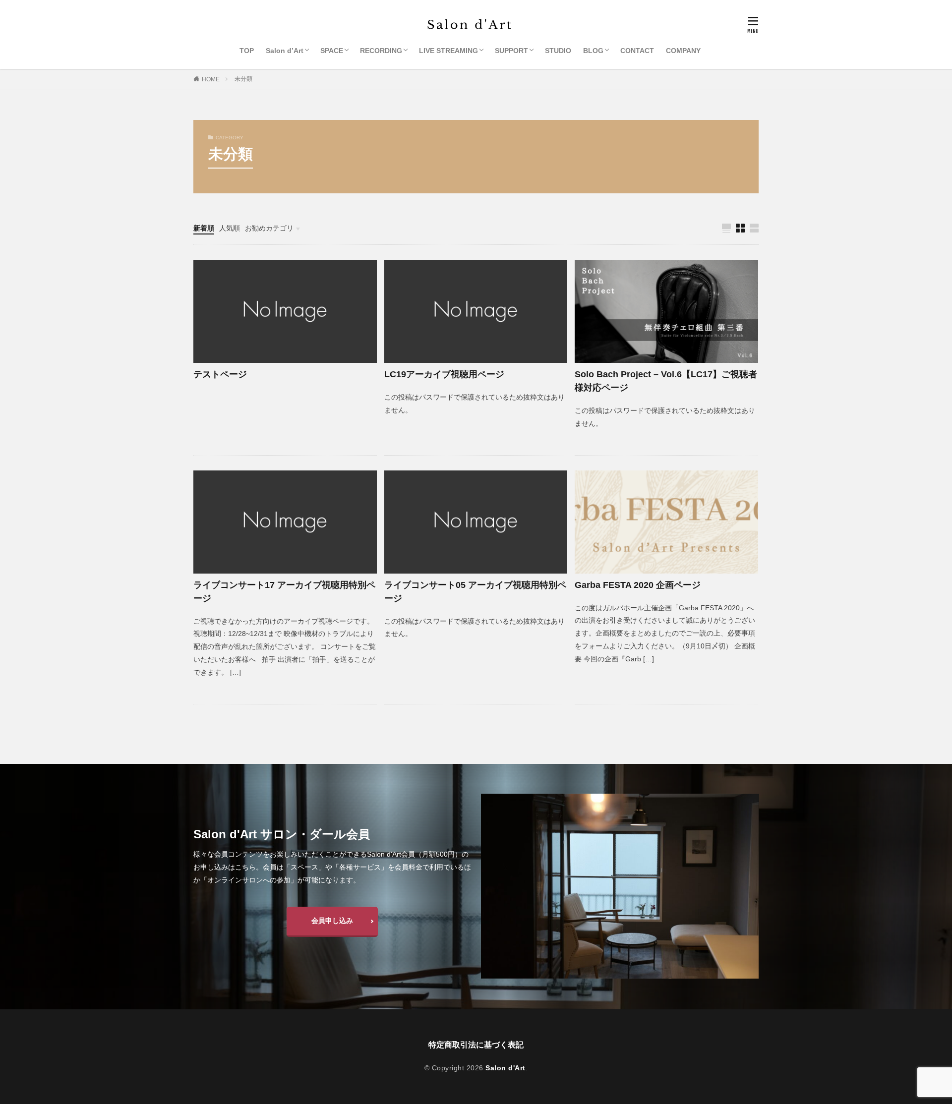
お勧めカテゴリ (269, 228)
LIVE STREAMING (448, 51)
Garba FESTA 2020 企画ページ (638, 585)
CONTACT (637, 51)
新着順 (203, 228)
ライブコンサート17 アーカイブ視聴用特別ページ (284, 591)
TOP (246, 51)
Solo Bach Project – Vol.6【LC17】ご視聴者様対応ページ (666, 381)
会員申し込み (332, 921)
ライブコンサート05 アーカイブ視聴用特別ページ (475, 591)
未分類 (243, 78)
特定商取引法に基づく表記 (476, 1045)
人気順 (229, 228)
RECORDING (381, 51)
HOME (211, 79)
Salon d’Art (284, 51)
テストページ (220, 374)
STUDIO (558, 51)
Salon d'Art (505, 1068)
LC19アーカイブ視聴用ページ (444, 374)
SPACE (331, 51)
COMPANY (683, 51)
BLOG (593, 51)
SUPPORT (511, 51)
